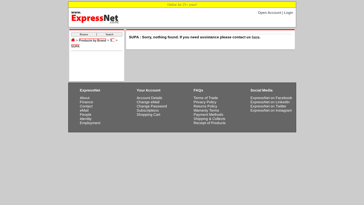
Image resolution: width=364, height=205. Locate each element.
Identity (86, 119)
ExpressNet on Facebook (271, 98)
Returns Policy (205, 106)
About (84, 98)
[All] (73, 40)
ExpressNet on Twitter (268, 106)
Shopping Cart (148, 115)
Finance (86, 102)
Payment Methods (208, 115)
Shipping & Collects (209, 119)
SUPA (75, 46)
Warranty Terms (206, 110)
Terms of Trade (206, 98)
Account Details (149, 98)
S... (112, 40)
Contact (86, 106)
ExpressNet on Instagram (271, 110)
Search (109, 34)
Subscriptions (148, 110)
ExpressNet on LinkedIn (270, 102)
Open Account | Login (275, 13)
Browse (84, 34)
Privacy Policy (205, 102)
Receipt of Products (210, 123)
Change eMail (148, 102)
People (85, 115)
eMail (84, 110)
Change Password (152, 106)
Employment (90, 123)
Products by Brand (92, 40)
